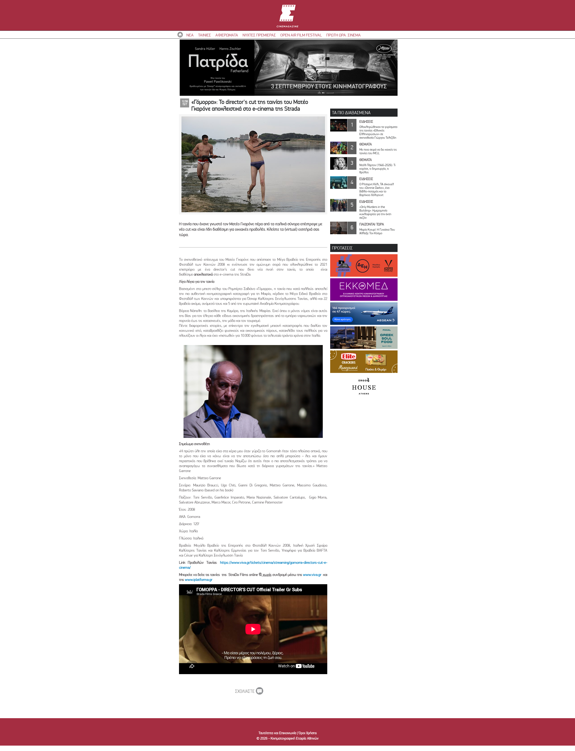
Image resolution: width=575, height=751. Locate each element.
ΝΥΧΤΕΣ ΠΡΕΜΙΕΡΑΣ (259, 35)
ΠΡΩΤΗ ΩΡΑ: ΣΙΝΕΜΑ (343, 35)
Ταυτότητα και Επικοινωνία (277, 733)
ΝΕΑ (190, 35)
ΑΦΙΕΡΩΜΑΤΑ (226, 35)
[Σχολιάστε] (249, 693)
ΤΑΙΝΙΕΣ (204, 35)
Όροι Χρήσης (308, 733)
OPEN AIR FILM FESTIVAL (301, 35)
